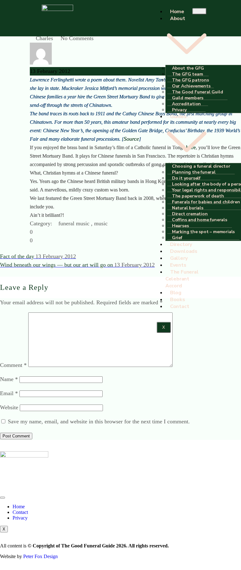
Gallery (179, 258)
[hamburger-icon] (199, 11)
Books (177, 299)
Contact (179, 306)
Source (131, 139)
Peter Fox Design (40, 556)
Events (178, 265)
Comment (13, 365)
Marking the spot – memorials (203, 232)
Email (9, 393)
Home (177, 11)
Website (9, 407)
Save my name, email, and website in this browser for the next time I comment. (99, 421)
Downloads (183, 251)
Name (9, 379)
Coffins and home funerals (199, 220)
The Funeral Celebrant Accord (182, 279)
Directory (181, 244)
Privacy (20, 517)
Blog (175, 292)
